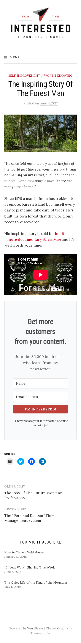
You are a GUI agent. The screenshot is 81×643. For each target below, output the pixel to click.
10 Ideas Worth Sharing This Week (29, 567)
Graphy (62, 628)
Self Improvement (24, 76)
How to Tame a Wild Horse (24, 552)
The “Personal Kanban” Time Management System (29, 518)
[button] (40, 133)
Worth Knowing (58, 76)
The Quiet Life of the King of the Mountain (35, 582)
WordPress (35, 628)
